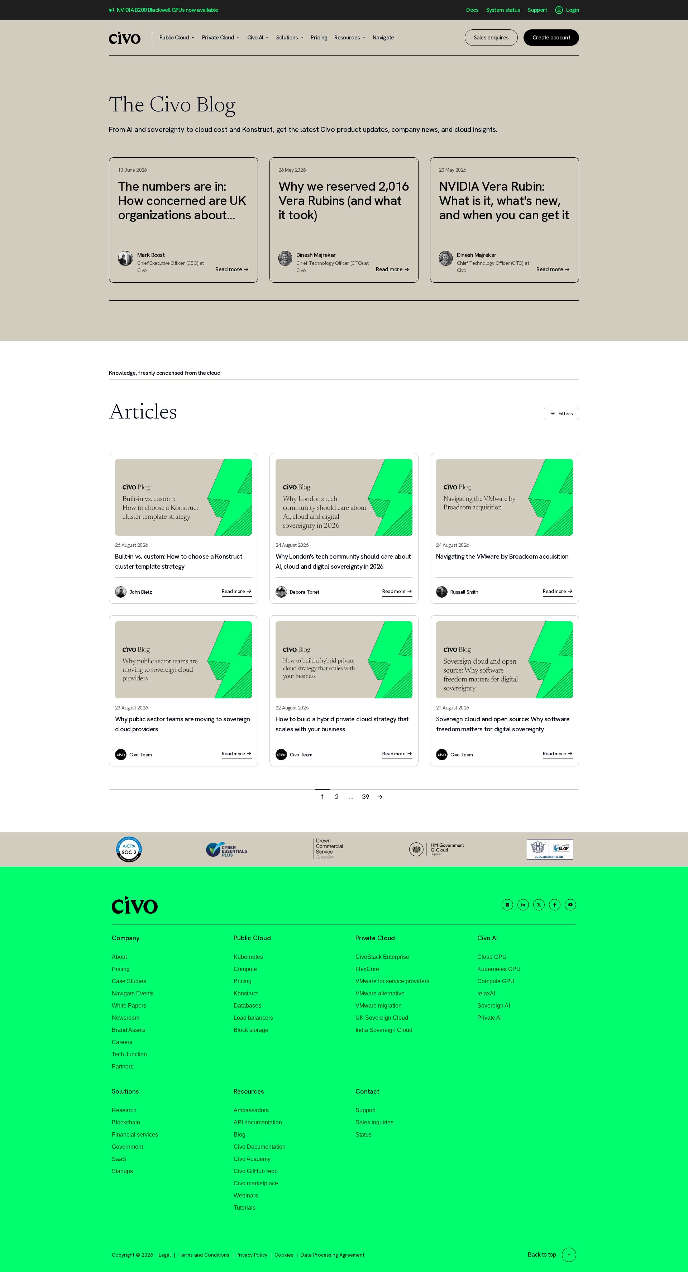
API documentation (258, 1122)
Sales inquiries (374, 1122)
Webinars (246, 1195)
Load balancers (253, 1018)
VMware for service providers (392, 981)
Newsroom (125, 1018)
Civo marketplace (256, 1183)
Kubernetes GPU (499, 969)
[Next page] (380, 796)
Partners (122, 1066)
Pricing (121, 969)
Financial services (135, 1135)
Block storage (251, 1030)
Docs (472, 10)
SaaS (119, 1159)
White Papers (129, 1006)
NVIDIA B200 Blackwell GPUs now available (167, 10)
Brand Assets (128, 1030)
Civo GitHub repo (256, 1171)
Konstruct (246, 993)
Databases (247, 1006)
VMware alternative (380, 993)
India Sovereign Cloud (383, 1030)
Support (537, 10)
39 (365, 797)
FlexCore (367, 969)
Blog (239, 1135)
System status (503, 10)
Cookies (283, 1255)
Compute (245, 969)
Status (363, 1135)
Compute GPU (496, 981)
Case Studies (129, 981)
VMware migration (378, 1006)
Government (127, 1147)
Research (124, 1110)
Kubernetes (248, 957)
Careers (122, 1042)
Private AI (489, 1018)
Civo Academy (252, 1159)
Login (572, 10)
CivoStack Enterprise (382, 957)
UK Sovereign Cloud (381, 1018)
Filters (566, 413)
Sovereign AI (493, 1006)
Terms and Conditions (203, 1255)
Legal (165, 1255)
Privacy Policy (251, 1255)
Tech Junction (129, 1054)
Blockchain (126, 1122)
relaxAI (486, 993)
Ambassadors (251, 1110)
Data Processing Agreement (332, 1255)
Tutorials (244, 1208)
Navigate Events (133, 993)
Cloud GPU (492, 957)
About (119, 957)
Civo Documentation (260, 1147)
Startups (122, 1171)
